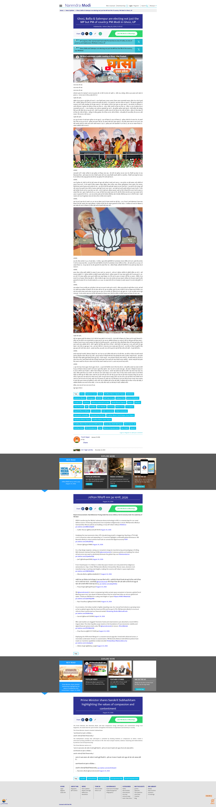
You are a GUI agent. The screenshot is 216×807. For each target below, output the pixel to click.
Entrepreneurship (116, 778)
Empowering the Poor (98, 415)
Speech (133, 428)
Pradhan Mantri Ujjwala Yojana (114, 394)
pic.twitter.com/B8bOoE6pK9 (85, 527)
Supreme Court (91, 394)
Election (137, 402)
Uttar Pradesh (78, 406)
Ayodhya (93, 406)
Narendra (78, 5)
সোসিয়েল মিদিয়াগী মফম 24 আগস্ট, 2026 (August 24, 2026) (71, 483)
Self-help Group (109, 398)
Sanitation (130, 394)
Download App (140, 487)
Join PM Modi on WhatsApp (126, 33)
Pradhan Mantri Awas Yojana (102, 419)
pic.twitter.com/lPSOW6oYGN (85, 628)
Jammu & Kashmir (132, 398)
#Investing (109, 611)
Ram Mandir (102, 406)
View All (89, 484)
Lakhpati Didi (120, 398)
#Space (116, 596)
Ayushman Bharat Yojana (82, 419)
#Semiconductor (124, 554)
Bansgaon (91, 398)
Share (85, 442)
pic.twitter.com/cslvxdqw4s (84, 643)
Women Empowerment (111, 428)
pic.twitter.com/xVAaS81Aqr (84, 541)
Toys (100, 428)
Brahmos (86, 402)
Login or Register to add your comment (131, 433)
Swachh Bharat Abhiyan (82, 411)
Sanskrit (82, 778)
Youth (100, 394)
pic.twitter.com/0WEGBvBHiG (85, 571)
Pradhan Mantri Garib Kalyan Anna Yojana (120, 415)
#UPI (126, 539)
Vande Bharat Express (119, 402)
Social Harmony (104, 778)
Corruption (129, 406)
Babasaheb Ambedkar (81, 415)
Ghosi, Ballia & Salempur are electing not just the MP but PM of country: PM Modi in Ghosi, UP (108, 20)
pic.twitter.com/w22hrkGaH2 (107, 768)
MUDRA (99, 398)
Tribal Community (121, 411)
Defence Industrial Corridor (100, 402)
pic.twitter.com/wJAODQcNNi (85, 598)
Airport (130, 402)
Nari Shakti (124, 428)
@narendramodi (105, 552)
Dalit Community (107, 411)
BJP (87, 406)
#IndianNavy (111, 641)
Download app (5, 803)
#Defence (123, 524)
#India (116, 611)
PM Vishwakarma (91, 428)
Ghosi (82, 394)
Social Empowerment (131, 778)
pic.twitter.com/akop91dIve (108, 584)
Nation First (120, 406)
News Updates (70, 10)
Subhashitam (92, 778)
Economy (111, 406)
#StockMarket (123, 626)
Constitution (96, 411)
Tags (75, 394)
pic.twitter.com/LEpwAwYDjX (85, 556)
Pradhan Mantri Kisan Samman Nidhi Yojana (88, 424)
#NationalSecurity (121, 641)
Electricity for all (130, 424)
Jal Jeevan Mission (79, 398)
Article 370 (77, 402)
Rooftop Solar (78, 428)
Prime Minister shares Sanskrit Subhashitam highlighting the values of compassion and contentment (108, 704)
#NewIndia (126, 596)
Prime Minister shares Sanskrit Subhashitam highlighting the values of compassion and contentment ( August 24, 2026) (71, 687)
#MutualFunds (122, 611)
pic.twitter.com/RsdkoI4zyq (84, 613)
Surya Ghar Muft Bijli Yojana (113, 424)
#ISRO (121, 596)
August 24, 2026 (106, 530)
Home (62, 10)
